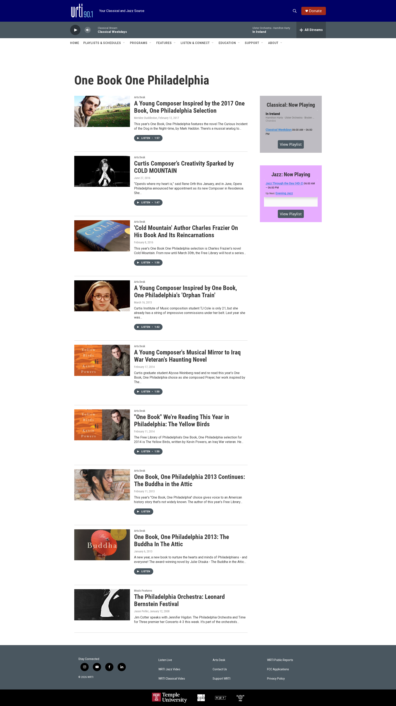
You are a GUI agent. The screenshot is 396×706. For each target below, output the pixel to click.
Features (164, 43)
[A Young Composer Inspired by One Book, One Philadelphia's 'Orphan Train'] (102, 295)
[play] (75, 30)
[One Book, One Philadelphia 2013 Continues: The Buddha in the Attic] (102, 484)
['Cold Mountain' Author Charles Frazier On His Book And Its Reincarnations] (102, 235)
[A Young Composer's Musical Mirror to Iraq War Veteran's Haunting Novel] (102, 360)
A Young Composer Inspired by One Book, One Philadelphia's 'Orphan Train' (185, 291)
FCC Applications (278, 669)
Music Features (143, 590)
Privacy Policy (276, 678)
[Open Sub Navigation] (124, 43)
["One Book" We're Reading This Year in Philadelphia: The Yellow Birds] (102, 424)
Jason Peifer (141, 611)
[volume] (87, 30)
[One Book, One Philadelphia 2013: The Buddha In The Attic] (102, 544)
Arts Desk (139, 97)
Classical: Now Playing (291, 105)
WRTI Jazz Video (169, 669)
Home (74, 43)
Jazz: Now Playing (290, 174)
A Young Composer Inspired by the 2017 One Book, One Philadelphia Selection (189, 107)
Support (252, 43)
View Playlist (291, 144)
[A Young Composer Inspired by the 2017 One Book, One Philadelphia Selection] (102, 111)
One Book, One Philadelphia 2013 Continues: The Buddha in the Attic (189, 480)
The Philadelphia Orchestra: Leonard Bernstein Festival (179, 600)
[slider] (94, 30)
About (273, 43)
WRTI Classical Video (171, 678)
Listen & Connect (195, 43)
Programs (138, 43)
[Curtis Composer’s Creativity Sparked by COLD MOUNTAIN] (102, 171)
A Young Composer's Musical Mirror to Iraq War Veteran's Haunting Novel (187, 356)
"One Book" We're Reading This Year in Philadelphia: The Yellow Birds (181, 420)
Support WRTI (221, 678)
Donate (315, 11)
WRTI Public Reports (280, 660)
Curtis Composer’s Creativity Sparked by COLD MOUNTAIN (184, 167)
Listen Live (165, 660)
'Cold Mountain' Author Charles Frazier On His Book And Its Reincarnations (186, 231)
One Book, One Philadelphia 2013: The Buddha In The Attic (181, 540)
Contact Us (220, 669)
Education (227, 43)
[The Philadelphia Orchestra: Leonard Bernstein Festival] (102, 604)
